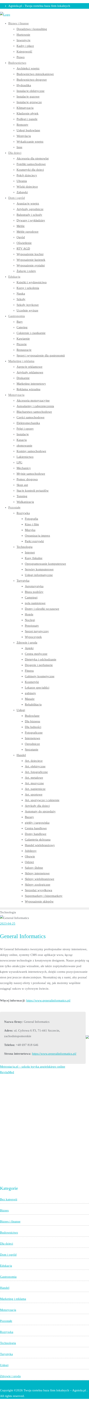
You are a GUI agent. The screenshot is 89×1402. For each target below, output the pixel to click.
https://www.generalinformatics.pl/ (48, 1000)
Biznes (4, 1210)
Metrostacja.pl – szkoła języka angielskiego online (32, 1066)
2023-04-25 (7, 923)
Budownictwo (9, 1232)
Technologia (8, 1343)
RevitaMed (7, 1072)
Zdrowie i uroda (10, 1376)
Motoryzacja (8, 1310)
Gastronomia (8, 1276)
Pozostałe (6, 1321)
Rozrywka (6, 1332)
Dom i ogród (8, 1254)
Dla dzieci (6, 1243)
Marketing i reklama (13, 1298)
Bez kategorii (8, 1199)
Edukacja (6, 1265)
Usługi (4, 1365)
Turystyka (6, 1354)
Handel (4, 1287)
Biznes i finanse (10, 1221)
